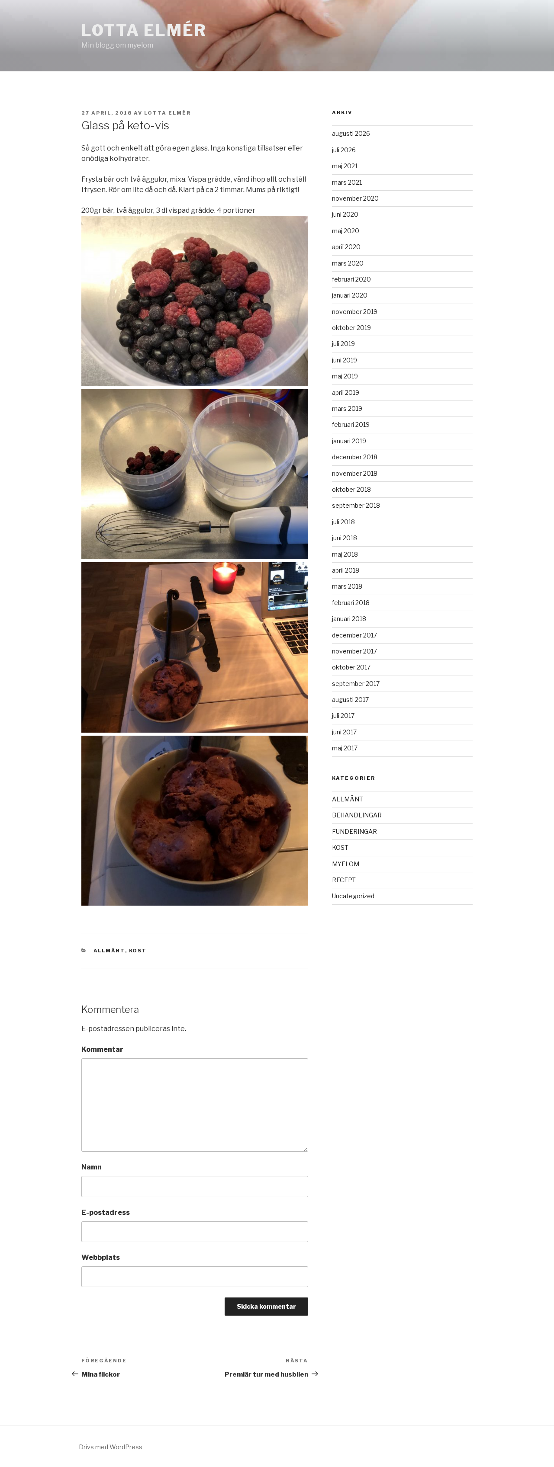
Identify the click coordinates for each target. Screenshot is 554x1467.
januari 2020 (349, 295)
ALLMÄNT (109, 951)
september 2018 (356, 505)
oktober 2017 (351, 667)
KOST (138, 951)
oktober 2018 (351, 489)
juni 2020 (345, 214)
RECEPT (344, 880)
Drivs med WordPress (110, 1447)
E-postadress (105, 1212)
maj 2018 (345, 554)
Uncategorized (353, 896)
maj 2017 (345, 748)
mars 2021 (347, 182)
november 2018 (354, 473)
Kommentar (102, 1049)
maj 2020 (345, 230)
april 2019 (345, 392)
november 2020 (355, 198)
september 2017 (356, 683)
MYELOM (345, 864)
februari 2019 (351, 424)
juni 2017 (344, 732)
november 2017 (354, 651)
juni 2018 (344, 537)
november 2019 (354, 311)
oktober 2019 (351, 327)
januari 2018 (349, 618)
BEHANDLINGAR (357, 815)
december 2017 (354, 635)
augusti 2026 (351, 133)
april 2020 (346, 246)
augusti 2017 (350, 699)
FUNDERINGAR (354, 831)
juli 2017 (343, 715)
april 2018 (345, 570)
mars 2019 (347, 408)
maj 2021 (345, 166)
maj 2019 (345, 376)
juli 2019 (343, 343)
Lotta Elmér (144, 30)
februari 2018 (351, 602)
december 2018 (354, 457)
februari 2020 (351, 279)
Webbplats (100, 1257)
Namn (91, 1167)
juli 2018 (343, 521)
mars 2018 (347, 586)
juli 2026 (344, 150)
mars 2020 (348, 263)
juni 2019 (344, 360)
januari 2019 (349, 441)
